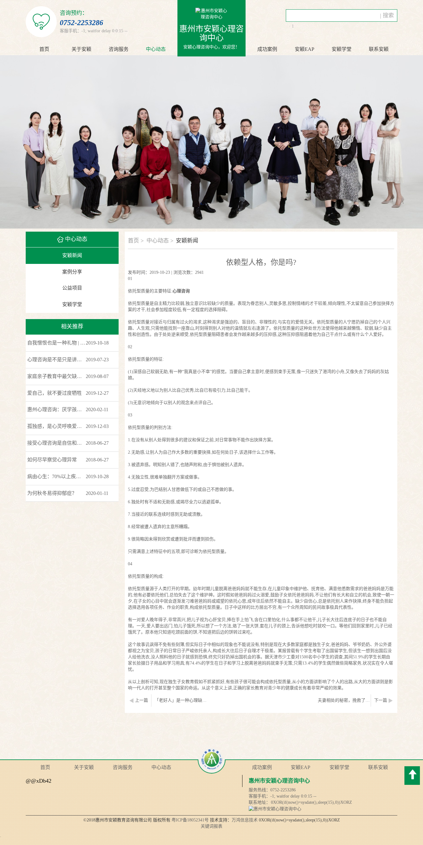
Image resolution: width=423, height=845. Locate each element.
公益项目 (72, 288)
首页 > (136, 241)
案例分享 (72, 271)
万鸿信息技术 (245, 820)
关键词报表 (211, 826)
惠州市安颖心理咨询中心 (279, 781)
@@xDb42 (38, 781)
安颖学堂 (72, 304)
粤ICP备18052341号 (190, 820)
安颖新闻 (72, 255)
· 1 (291, 26)
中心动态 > (159, 241)
